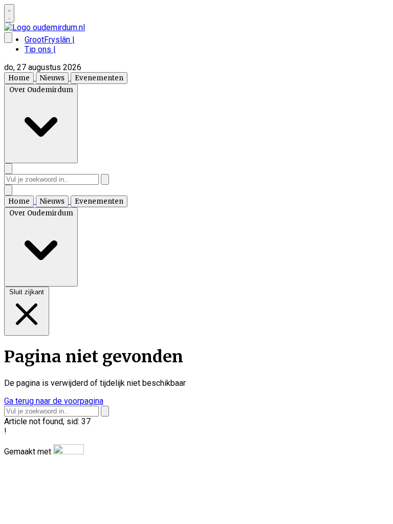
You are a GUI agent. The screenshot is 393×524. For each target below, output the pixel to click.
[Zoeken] (105, 179)
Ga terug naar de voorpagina (53, 401)
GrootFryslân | (50, 40)
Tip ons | (40, 49)
